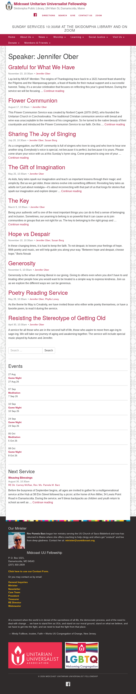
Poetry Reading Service (38, 292)
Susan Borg (51, 140)
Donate (13, 42)
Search (62, 15)
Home (11, 37)
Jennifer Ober (43, 73)
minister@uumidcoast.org (80, 540)
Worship (58, 37)
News (42, 37)
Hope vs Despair (29, 234)
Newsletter (14, 589)
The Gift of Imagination (36, 167)
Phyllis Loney (52, 299)
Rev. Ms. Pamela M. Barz (46, 485)
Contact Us (85, 15)
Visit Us (118, 37)
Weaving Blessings (20, 477)
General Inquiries (18, 582)
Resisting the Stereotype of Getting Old (56, 318)
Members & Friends (36, 42)
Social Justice (97, 37)
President (13, 596)
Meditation (14, 392)
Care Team (14, 592)
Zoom (99, 15)
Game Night (15, 378)
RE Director (14, 602)
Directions (48, 15)
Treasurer (13, 599)
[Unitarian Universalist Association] (36, 655)
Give (72, 15)
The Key (18, 200)
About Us (26, 37)
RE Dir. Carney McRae (20, 485)
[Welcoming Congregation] (83, 655)
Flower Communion (32, 100)
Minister (12, 585)
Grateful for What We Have (41, 67)
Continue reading (54, 91)
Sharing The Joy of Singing (42, 133)
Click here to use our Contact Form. (28, 571)
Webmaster (14, 606)
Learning (76, 37)
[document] (68, 281)
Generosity (21, 263)
